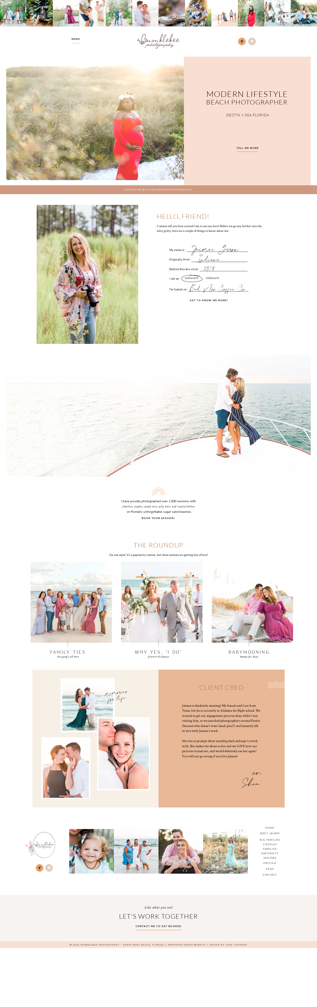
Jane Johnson (236, 944)
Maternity (270, 853)
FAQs (270, 868)
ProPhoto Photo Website (187, 944)
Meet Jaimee (270, 833)
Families (270, 848)
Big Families (270, 839)
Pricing (270, 863)
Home (270, 827)
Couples (270, 844)
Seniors (270, 857)
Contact (270, 874)
